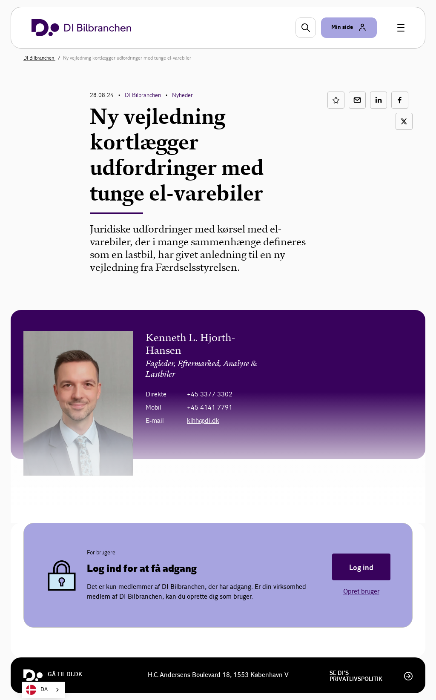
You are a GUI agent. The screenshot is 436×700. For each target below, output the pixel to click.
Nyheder (182, 95)
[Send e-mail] (357, 100)
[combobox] (43, 690)
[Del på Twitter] (404, 121)
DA (44, 689)
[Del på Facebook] (399, 100)
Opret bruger (361, 592)
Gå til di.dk (65, 674)
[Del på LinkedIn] (378, 100)
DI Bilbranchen (39, 58)
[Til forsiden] (81, 27)
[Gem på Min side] (335, 100)
